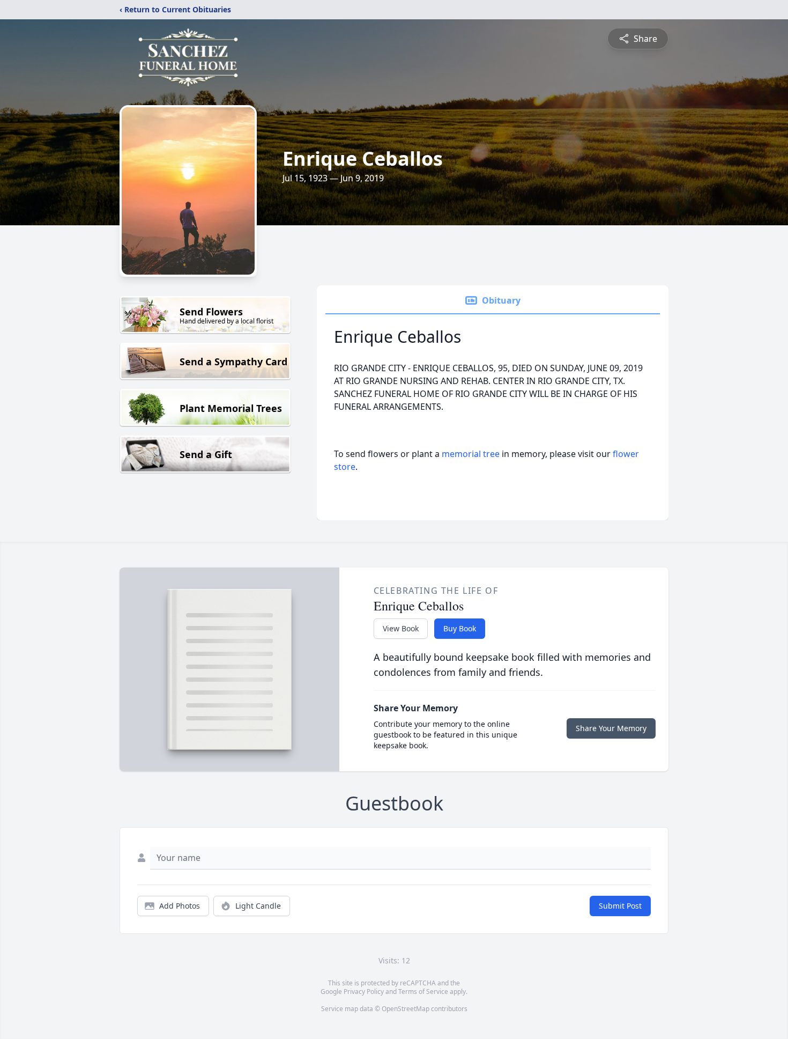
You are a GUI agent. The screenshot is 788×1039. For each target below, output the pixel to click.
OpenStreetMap (405, 1008)
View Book (401, 628)
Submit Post (620, 906)
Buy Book (459, 628)
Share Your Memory (611, 728)
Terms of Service (423, 991)
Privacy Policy (364, 991)
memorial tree (471, 454)
